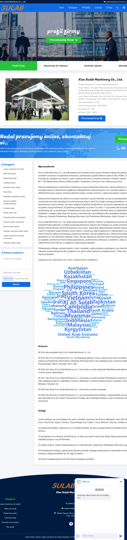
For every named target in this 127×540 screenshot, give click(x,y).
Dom (62, 8)
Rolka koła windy (10, 178)
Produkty (86, 8)
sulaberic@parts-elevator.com (75, 508)
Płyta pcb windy (9, 174)
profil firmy (18, 66)
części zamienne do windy (13, 169)
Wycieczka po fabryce (56, 66)
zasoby (98, 8)
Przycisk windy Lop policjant (14, 217)
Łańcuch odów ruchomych (13, 222)
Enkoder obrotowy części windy (15, 231)
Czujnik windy (8, 208)
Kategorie (73, 8)
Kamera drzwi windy (11, 226)
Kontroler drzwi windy (11, 187)
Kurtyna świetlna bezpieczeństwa (9, 202)
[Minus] (120, 481)
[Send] (121, 536)
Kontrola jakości (93, 66)
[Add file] (78, 536)
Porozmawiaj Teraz (62, 39)
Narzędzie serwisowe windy (14, 196)
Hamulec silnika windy (12, 243)
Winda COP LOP (10, 213)
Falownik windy (9, 183)
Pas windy (7, 192)
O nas (109, 8)
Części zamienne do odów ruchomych (13, 237)
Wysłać (16, 284)
